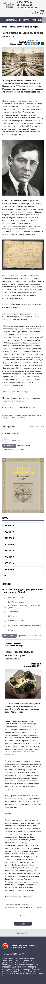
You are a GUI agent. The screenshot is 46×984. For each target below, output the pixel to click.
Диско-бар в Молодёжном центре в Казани (24, 625)
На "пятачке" (12, 616)
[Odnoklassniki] (32, 12)
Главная (6, 27)
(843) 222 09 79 (17, 954)
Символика (11, 20)
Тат (41, 14)
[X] (39, 43)
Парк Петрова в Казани (17, 602)
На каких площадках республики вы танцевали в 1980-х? (22, 591)
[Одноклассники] (32, 43)
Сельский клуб (13, 611)
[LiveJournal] (42, 43)
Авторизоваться (23, 446)
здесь (21, 400)
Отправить (9, 446)
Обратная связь (23, 933)
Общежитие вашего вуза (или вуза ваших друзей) (24, 607)
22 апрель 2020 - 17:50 (19, 44)
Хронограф (24, 20)
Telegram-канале (9, 417)
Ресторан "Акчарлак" (16, 621)
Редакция (23, 42)
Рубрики (15, 27)
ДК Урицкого (13, 630)
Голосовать (9, 636)
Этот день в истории (29, 27)
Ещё (23, 923)
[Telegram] (35, 43)
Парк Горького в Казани (17, 597)
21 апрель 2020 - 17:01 (32, 666)
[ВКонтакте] (29, 43)
